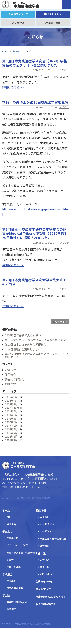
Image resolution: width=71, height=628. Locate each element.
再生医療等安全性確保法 (53, 538)
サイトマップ (43, 589)
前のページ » (60, 321)
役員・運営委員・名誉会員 (21, 552)
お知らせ (17, 51)
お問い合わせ (54, 14)
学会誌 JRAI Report (17, 602)
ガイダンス (46, 531)
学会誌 (6, 595)
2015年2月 (11, 433)
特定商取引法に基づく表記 (51, 597)
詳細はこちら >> (13, 87)
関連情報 (41, 510)
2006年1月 (11, 440)
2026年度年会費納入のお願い (23, 335)
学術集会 (10, 374)
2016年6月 (11, 429)
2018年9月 (11, 422)
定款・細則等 (14, 567)
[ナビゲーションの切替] (66, 4)
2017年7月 (11, 426)
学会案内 (7, 531)
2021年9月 (11, 411)
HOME (5, 51)
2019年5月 (11, 418)
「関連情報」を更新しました (23, 349)
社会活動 (44, 545)
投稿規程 (11, 609)
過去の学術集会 (14, 379)
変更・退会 (54, 22)
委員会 (10, 559)
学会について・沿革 (17, 545)
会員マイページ (19, 14)
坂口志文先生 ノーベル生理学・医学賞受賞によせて (36, 340)
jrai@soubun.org (55, 487)
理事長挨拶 (12, 538)
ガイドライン (47, 524)
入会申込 (19, 22)
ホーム (6, 510)
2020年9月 (11, 415)
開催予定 (10, 384)
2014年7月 (11, 436)
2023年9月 (11, 404)
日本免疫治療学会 (22, 4)
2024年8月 (11, 400)
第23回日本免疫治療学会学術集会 (25, 344)
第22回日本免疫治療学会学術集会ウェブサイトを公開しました (36, 355)
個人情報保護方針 (46, 604)
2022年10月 (12, 408)
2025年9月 (11, 397)
